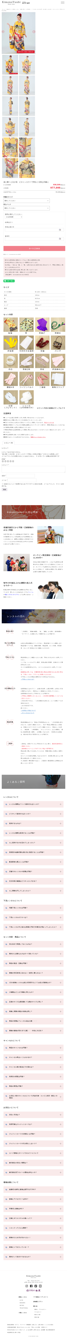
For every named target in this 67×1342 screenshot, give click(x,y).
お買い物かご (41, 1324)
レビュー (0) (8, 443)
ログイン (17, 1324)
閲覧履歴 (28, 1324)
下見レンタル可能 (35, 1327)
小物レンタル (23, 1312)
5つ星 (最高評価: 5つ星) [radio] (13, 461)
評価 (4, 459)
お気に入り (34, 1324)
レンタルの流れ (49, 1324)
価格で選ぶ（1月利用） (25, 9)
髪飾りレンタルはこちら (38, 437)
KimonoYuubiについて (13, 1329)
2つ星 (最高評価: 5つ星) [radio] (5, 461)
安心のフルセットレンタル (23, 1327)
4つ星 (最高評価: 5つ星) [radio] (11, 461)
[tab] (8, 443)
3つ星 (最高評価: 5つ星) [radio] (8, 461)
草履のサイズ (8, 197)
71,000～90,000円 (37, 9)
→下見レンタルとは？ (27, 679)
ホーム (3, 9)
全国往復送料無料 (11, 1327)
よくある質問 (29, 1329)
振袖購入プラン (38, 1301)
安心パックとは (49, 422)
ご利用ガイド (44, 1327)
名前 (4, 475)
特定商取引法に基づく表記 (14, 1332)
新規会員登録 (10, 1324)
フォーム (30, 592)
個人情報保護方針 (50, 1329)
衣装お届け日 (9, 227)
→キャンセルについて (27, 713)
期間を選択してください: (13, 214)
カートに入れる (34, 248)
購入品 (35, 1306)
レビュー (5, 465)
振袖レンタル (23, 1297)
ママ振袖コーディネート (40, 1297)
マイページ (23, 1324)
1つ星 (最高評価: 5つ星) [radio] (3, 461)
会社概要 (43, 1329)
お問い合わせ (36, 1329)
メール (5, 480)
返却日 (7, 236)
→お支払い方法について (28, 710)
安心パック (7, 204)
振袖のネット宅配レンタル (13, 9)
